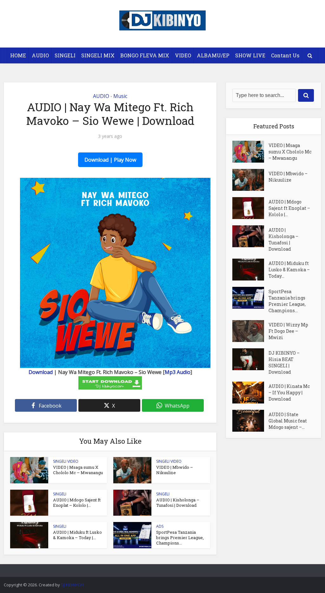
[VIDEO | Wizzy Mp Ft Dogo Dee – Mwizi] (250, 331)
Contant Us (285, 55)
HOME (18, 55)
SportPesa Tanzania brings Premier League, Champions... (180, 537)
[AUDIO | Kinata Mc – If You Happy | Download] (250, 392)
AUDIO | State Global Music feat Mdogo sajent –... (288, 420)
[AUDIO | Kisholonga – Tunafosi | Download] (250, 236)
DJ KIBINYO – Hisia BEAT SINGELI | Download (284, 362)
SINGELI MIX (98, 55)
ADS (159, 526)
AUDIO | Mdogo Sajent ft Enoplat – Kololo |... (77, 502)
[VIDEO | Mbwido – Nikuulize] (250, 180)
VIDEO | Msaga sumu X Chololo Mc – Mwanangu (78, 469)
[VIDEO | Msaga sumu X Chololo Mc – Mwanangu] (250, 152)
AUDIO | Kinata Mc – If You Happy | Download (289, 392)
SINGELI (65, 55)
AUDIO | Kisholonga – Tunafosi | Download (177, 502)
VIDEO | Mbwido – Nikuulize (174, 469)
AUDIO (40, 55)
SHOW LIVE (250, 55)
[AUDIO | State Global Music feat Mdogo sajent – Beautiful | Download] (250, 421)
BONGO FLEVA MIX (144, 55)
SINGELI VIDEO (65, 461)
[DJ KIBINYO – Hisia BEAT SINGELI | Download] (250, 359)
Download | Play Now (110, 159)
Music (120, 96)
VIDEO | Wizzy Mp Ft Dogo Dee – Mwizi (288, 331)
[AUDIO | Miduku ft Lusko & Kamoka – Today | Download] (250, 269)
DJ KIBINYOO (72, 585)
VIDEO (183, 55)
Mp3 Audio (177, 372)
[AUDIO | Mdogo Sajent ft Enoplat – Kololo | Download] (250, 208)
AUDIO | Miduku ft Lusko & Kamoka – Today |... (77, 534)
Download (41, 372)
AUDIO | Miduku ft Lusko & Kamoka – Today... (289, 269)
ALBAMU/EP (213, 55)
